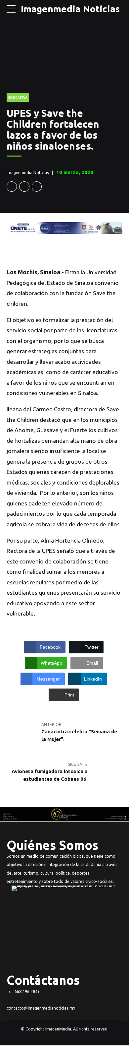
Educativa (17, 97)
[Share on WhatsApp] (37, 186)
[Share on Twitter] (24, 186)
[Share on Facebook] (12, 186)
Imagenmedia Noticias (70, 9)
